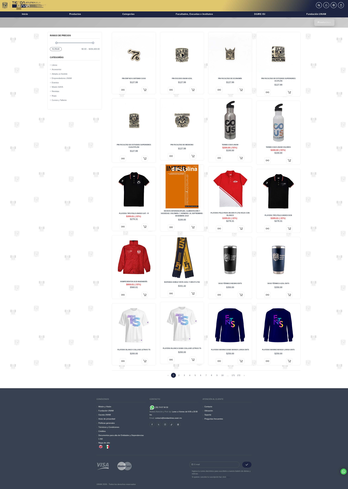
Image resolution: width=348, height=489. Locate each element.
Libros (54, 65)
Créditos (102, 431)
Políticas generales (106, 423)
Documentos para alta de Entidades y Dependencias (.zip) (121, 437)
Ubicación (208, 411)
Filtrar (56, 49)
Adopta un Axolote (59, 74)
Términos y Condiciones (108, 427)
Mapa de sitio (104, 443)
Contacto (208, 406)
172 (238, 375)
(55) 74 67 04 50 (161, 407)
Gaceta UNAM (104, 415)
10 (222, 375)
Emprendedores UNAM (62, 78)
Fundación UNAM (106, 411)
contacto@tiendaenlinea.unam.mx (168, 418)
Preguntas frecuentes (213, 419)
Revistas (55, 91)
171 (233, 375)
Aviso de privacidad (106, 419)
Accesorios (56, 69)
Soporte (207, 415)
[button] (319, 5)
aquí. (229, 477)
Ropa (54, 96)
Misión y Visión (104, 406)
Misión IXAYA (57, 87)
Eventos (55, 82)
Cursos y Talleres (59, 100)
